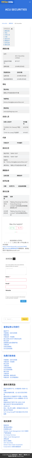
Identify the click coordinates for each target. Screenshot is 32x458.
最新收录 (11, 23)
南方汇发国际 (7, 441)
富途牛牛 (6, 331)
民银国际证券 (7, 429)
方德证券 (6, 373)
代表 (6, 37)
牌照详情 (7, 31)
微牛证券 (6, 371)
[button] (30, 2)
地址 (6, 33)
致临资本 (6, 425)
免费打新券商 (9, 356)
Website (8, 290)
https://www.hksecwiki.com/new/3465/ (15, 246)
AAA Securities (8, 443)
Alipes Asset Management (12, 437)
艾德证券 (6, 344)
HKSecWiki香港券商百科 (11, 248)
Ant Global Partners (10, 435)
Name (8, 277)
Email (8, 283)
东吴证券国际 (7, 346)
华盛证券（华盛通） (9, 337)
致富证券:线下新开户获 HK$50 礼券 (14, 402)
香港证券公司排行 (11, 327)
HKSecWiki (4, 23)
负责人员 (7, 35)
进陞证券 (6, 439)
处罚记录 (7, 42)
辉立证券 (6, 341)
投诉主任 (7, 39)
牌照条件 (7, 40)
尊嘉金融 (6, 335)
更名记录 (7, 44)
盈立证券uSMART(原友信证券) (13, 339)
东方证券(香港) (8, 348)
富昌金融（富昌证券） (10, 375)
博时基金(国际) (8, 427)
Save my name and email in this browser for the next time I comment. (15, 297)
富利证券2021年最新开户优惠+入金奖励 (15, 396)
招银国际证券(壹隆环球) (11, 343)
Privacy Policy (20, 456)
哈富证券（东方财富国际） (11, 377)
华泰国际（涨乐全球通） (11, 333)
